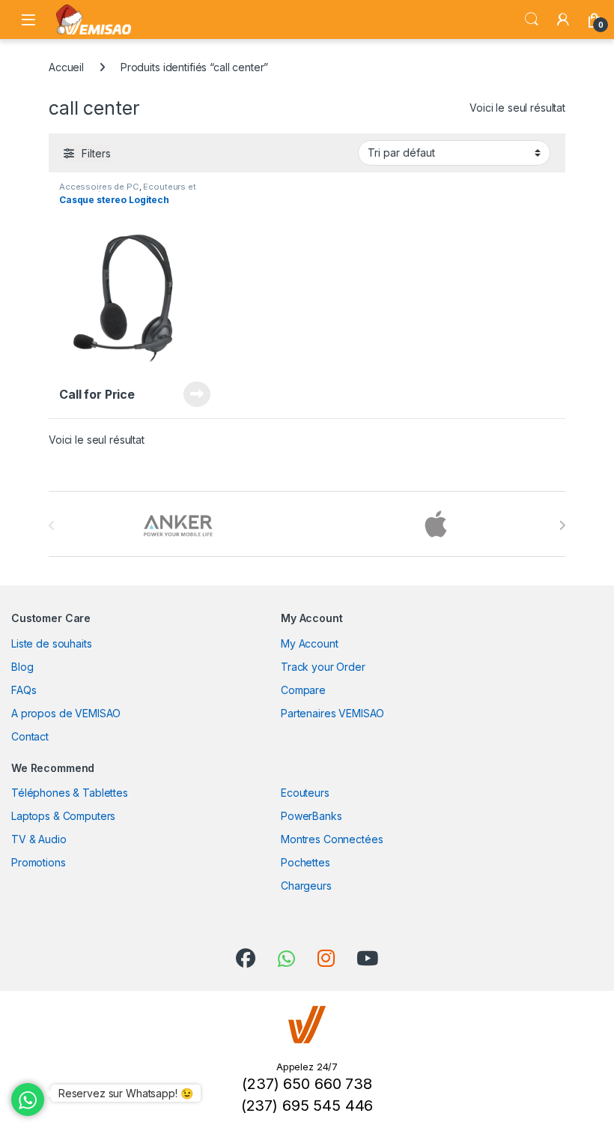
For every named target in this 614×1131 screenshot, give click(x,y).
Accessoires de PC (99, 186)
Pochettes (305, 862)
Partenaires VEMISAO (332, 713)
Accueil (66, 67)
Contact (30, 736)
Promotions (38, 862)
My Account (309, 643)
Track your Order (323, 666)
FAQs (23, 690)
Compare (303, 690)
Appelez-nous (187, 394)
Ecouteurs (305, 792)
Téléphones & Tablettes (69, 792)
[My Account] (563, 19)
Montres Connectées (332, 839)
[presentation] (562, 525)
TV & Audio (39, 839)
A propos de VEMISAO (66, 713)
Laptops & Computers (63, 815)
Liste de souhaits (51, 643)
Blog (22, 666)
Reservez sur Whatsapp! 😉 (125, 1093)
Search (531, 19)
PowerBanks (311, 815)
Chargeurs (306, 885)
